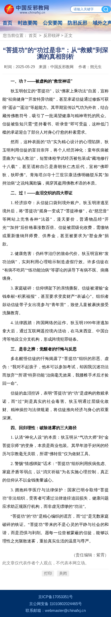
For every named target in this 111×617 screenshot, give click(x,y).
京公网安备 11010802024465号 (55, 604)
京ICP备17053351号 (55, 597)
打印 (48, 574)
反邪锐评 (51, 35)
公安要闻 (52, 23)
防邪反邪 (77, 23)
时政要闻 (27, 23)
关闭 (63, 574)
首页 (7, 23)
